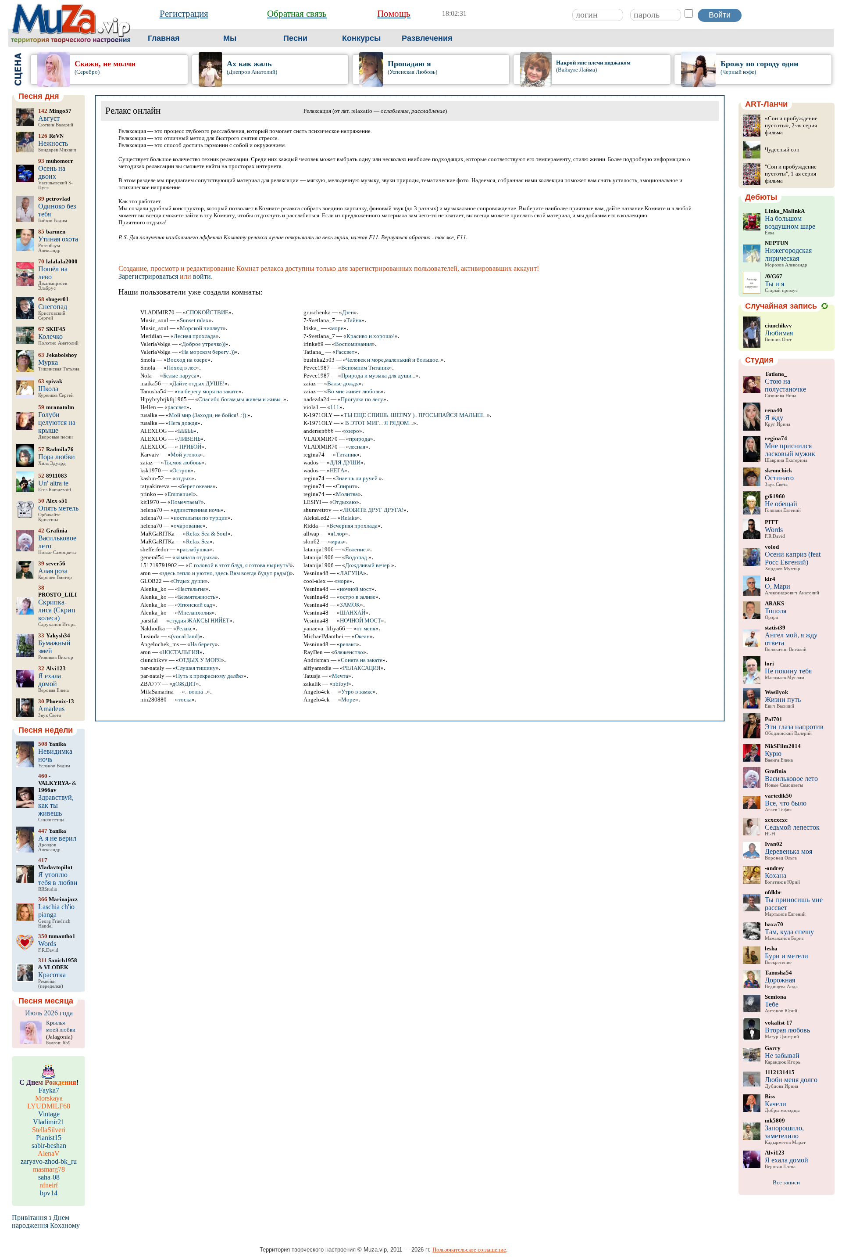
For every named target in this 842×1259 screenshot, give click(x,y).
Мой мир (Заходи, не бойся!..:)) (208, 415)
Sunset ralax (194, 320)
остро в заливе (357, 597)
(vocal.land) (185, 636)
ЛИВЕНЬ (189, 438)
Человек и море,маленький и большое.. (393, 359)
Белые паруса (179, 375)
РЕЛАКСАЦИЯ (362, 668)
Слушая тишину (196, 668)
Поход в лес (181, 367)
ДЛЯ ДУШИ (345, 462)
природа (359, 438)
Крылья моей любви (60, 1026)
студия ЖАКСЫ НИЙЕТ (199, 620)
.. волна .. (196, 691)
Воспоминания (353, 344)
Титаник (346, 454)
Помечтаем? (186, 502)
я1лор (338, 533)
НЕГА (337, 470)
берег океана (197, 486)
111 (334, 407)
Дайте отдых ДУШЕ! (198, 383)
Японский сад (195, 604)
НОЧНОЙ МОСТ (360, 620)
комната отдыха (195, 557)
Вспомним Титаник (365, 367)
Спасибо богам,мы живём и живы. (240, 399)
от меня (366, 628)
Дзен (348, 312)
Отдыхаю (344, 502)
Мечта (340, 676)
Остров (181, 470)
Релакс (184, 628)
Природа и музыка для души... (378, 375)
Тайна (353, 320)
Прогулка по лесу (362, 399)
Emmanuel (180, 494)
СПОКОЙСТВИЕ (207, 312)
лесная (357, 446)
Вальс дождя (343, 383)
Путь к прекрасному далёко (209, 676)
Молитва (347, 494)
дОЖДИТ (184, 683)
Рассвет (344, 352)
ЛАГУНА (351, 573)
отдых (183, 478)
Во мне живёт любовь (354, 391)
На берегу (202, 644)
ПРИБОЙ (189, 446)
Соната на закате (361, 660)
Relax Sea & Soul (207, 533)
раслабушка (194, 549)
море (337, 328)
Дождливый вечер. (368, 565)
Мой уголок (185, 454)
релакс (348, 644)
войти (202, 276)
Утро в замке (357, 691)
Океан (362, 636)
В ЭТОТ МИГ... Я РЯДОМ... (378, 423)
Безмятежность (196, 597)
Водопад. (356, 557)
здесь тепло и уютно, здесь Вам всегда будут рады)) (226, 573)
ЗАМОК (350, 604)
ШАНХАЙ (352, 612)
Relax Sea (198, 541)
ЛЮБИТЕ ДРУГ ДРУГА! (373, 510)
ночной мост (355, 589)
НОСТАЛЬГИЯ (181, 652)
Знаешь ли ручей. (357, 478)
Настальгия (192, 589)
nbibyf (340, 683)
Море (348, 699)
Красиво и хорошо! (370, 336)
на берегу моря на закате (208, 391)
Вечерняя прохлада (353, 525)
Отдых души (189, 581)
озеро (352, 431)
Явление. (356, 549)
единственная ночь (197, 510)
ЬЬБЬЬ (185, 431)
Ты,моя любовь (182, 462)
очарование (188, 525)
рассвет (177, 407)
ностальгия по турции (201, 517)
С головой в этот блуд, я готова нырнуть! (239, 565)
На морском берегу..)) (208, 352)
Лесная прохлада (195, 336)
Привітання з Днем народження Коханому (46, 1221)
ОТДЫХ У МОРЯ (200, 660)
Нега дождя (183, 423)
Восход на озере (187, 359)
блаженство (348, 652)
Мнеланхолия (195, 612)
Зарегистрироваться (148, 276)
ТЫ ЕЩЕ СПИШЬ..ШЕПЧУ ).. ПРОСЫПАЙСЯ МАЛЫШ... (415, 415)
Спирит (345, 486)
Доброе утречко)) (203, 344)
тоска (185, 699)
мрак (337, 541)
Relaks (349, 517)
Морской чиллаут (201, 328)
